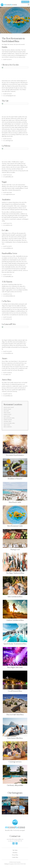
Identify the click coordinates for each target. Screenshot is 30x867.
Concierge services (15, 762)
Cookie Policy (15, 857)
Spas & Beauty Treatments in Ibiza (15, 644)
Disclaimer (15, 852)
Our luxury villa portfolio (15, 785)
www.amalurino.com (7, 225)
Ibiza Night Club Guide (15, 667)
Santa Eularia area (9, 423)
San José (6, 411)
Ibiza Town (7, 425)
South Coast (7, 409)
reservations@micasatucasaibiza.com (15, 839)
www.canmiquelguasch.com (9, 95)
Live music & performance (15, 455)
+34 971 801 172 (18, 841)
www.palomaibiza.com (8, 176)
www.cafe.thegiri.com (8, 140)
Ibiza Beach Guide (15, 502)
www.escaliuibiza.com (8, 248)
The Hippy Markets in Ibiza (15, 573)
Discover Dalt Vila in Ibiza (15, 715)
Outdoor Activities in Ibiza (15, 620)
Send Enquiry (25, 1)
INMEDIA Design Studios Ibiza (20, 863)
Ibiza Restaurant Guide (15, 526)
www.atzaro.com (7, 374)
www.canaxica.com (7, 319)
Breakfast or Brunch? (15, 479)
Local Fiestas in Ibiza (15, 691)
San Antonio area (9, 418)
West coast (7, 412)
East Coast (7, 416)
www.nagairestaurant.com (9, 194)
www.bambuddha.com (8, 276)
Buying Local (15, 549)
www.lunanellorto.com (8, 353)
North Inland (8, 419)
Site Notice (15, 850)
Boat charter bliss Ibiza (15, 738)
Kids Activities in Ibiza (15, 597)
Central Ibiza (7, 421)
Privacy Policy (15, 855)
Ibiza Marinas (8, 426)
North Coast (7, 414)
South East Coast (9, 407)
